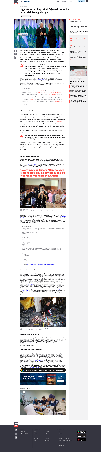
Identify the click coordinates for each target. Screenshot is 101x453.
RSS (59, 431)
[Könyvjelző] (15, 57)
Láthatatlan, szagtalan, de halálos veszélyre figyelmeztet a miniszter (78, 91)
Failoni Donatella (64, 1)
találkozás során (40, 79)
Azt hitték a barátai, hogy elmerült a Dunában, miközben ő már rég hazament (78, 86)
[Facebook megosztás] (15, 51)
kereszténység (39, 3)
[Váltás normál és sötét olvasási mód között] (76, 1)
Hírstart (35, 433)
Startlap (35, 431)
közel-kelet (23, 3)
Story (46, 433)
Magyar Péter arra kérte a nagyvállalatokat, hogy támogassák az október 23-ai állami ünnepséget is (78, 101)
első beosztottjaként (38, 90)
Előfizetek (81, 1)
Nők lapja (47, 438)
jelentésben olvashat (34, 367)
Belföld (23, 6)
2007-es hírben (42, 92)
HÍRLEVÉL (60, 433)
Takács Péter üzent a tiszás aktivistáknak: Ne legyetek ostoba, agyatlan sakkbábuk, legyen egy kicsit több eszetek (78, 95)
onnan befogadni (59, 121)
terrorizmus (46, 3)
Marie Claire (47, 440)
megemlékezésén (59, 101)
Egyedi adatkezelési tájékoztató (65, 440)
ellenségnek (30, 284)
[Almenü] (20, 1)
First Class (36, 438)
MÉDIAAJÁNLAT (61, 445)
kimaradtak (33, 342)
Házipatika (47, 431)
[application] (43, 402)
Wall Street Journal (43, 264)
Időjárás (57, 1)
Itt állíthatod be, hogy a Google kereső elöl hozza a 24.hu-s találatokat (44, 370)
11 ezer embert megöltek (37, 360)
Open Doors (51, 264)
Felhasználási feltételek (64, 438)
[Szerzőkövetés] (30, 16)
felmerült (32, 99)
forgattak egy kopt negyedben (31, 164)
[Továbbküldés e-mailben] (15, 54)
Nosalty (35, 440)
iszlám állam (30, 3)
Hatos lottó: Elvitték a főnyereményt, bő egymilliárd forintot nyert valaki (78, 80)
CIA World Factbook (32, 264)
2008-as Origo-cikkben (55, 92)
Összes (83, 38)
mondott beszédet (51, 94)
